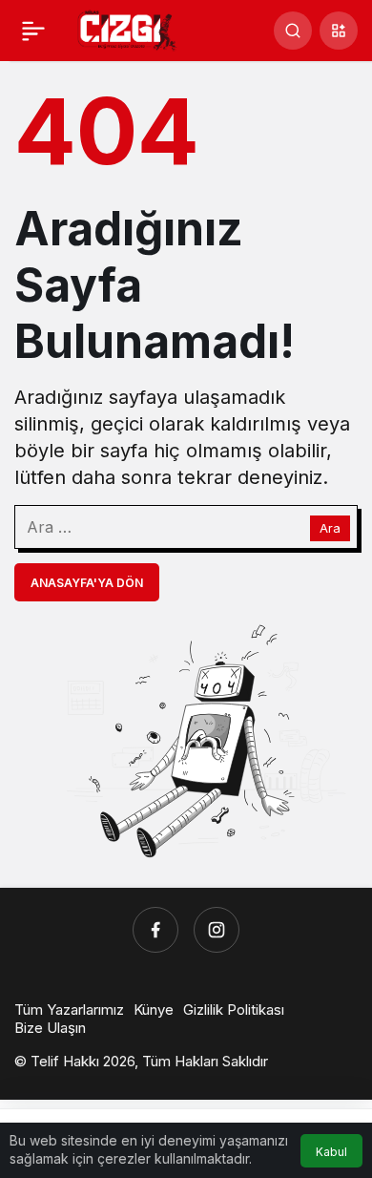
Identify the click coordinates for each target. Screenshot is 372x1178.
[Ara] (293, 30)
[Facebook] (155, 930)
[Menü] (33, 30)
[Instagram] (216, 930)
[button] (339, 30)
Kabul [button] (331, 1152)
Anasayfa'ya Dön (87, 583)
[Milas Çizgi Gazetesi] (127, 28)
